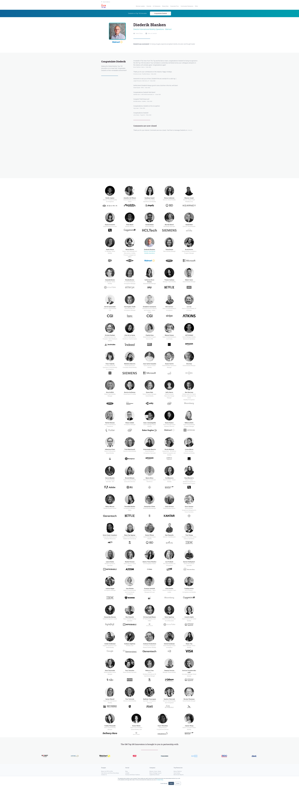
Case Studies (177, 773)
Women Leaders (140, 6)
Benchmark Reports (179, 774)
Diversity (149, 6)
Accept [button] (171, 783)
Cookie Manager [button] (163, 783)
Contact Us (104, 774)
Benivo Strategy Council (155, 773)
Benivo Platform (178, 771)
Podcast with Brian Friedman (132, 774)
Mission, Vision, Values (155, 771)
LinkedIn (189, 130)
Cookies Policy (160, 779)
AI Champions (156, 6)
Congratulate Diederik (160, 13)
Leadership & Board (154, 774)
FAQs (196, 6)
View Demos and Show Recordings (110, 773)
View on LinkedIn (152, 33)
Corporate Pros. (174, 6)
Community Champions (187, 6)
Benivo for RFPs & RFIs (107, 771)
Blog (126, 771)
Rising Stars (165, 6)
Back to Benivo (106, 1)
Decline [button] (177, 783)
